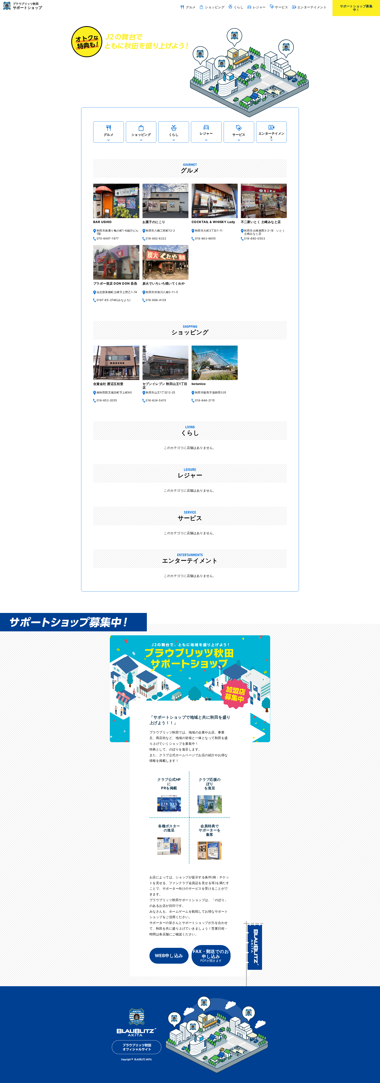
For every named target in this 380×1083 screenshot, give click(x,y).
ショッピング (214, 7)
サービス (281, 7)
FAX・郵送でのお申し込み (211, 956)
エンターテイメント (312, 7)
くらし (238, 7)
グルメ (191, 7)
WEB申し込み (169, 955)
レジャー (259, 7)
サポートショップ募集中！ (356, 8)
